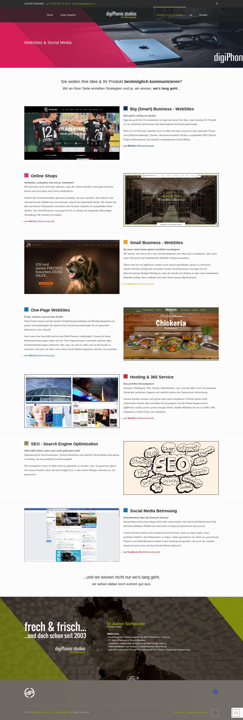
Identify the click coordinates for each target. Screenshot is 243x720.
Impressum (178, 712)
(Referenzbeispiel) (138, 146)
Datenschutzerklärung (197, 712)
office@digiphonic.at (85, 3)
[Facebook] (217, 3)
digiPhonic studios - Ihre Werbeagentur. (50, 712)
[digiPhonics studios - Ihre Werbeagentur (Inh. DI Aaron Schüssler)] (121, 14)
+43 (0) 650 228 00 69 (59, 3)
